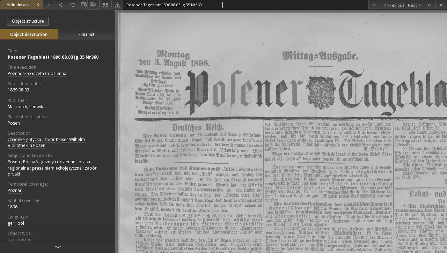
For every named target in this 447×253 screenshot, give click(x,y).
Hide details (18, 5)
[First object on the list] (374, 4)
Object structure (28, 21)
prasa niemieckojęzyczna (57, 168)
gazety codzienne (58, 162)
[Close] (441, 4)
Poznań (30, 162)
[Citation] (105, 4)
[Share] (61, 4)
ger (11, 223)
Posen (14, 123)
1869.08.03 (18, 90)
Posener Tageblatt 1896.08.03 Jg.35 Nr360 (53, 57)
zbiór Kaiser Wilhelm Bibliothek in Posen (46, 142)
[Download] (49, 4)
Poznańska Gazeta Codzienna (37, 73)
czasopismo (20, 240)
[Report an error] (117, 4)
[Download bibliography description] (93, 5)
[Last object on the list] (429, 4)
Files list (86, 34)
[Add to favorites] (73, 4)
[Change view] (83, 4)
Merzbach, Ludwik (25, 107)
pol (20, 223)
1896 (12, 207)
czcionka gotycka (24, 139)
